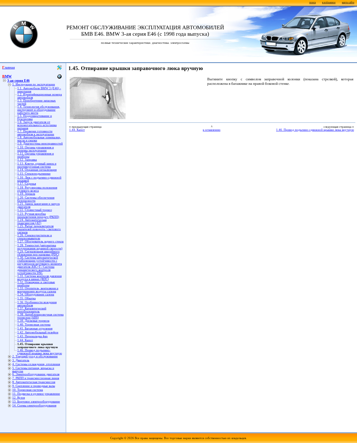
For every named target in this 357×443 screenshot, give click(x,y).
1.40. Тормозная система (33, 324)
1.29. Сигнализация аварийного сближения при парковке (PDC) (38, 253)
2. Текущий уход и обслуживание (35, 356)
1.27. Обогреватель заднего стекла (40, 241)
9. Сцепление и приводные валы (33, 385)
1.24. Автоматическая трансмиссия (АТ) (32, 221)
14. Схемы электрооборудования (34, 405)
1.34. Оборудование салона (35, 294)
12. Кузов (18, 397)
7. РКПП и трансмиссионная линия (35, 378)
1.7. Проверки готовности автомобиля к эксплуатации (35, 133)
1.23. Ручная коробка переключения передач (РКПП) (38, 215)
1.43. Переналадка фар (32, 336)
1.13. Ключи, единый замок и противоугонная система (36, 165)
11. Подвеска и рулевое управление (36, 393)
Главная (8, 67)
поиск (312, 2)
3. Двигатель (20, 360)
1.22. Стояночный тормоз (34, 209)
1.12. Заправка (27, 159)
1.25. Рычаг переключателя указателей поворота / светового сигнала (39, 229)
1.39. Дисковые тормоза (33, 320)
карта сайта (348, 2)
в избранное (329, 2)
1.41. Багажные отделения (34, 328)
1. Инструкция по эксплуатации (33, 84)
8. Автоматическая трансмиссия (33, 382)
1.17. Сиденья (26, 183)
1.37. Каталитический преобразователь (31, 310)
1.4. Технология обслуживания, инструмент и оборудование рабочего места (38, 109)
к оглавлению (211, 129)
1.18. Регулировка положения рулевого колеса (37, 189)
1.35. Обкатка (26, 298)
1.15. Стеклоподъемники (33, 173)
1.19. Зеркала (26, 193)
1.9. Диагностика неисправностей (40, 143)
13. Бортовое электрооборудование (36, 401)
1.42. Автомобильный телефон (37, 332)
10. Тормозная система (27, 389)
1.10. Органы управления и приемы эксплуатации (35, 149)
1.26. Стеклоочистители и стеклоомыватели (34, 237)
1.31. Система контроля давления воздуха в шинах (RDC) (39, 278)
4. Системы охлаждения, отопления (36, 364)
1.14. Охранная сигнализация (37, 169)
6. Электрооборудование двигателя (35, 374)
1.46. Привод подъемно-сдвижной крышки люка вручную (39, 352)
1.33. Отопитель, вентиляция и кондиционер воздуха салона (37, 290)
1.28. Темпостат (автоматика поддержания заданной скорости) (39, 247)
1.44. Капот (25, 340)
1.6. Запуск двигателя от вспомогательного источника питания (37, 125)
